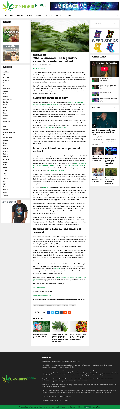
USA (4, 184)
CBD (4, 85)
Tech (4, 173)
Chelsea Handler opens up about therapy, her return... (98, 159)
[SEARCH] (115, 24)
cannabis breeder (39, 305)
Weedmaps (38, 64)
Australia (6, 77)
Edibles (5, 96)
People (5, 151)
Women (5, 189)
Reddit (5, 165)
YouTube (6, 195)
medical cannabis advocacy (53, 305)
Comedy (69, 15)
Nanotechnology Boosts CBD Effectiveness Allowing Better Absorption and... (111, 161)
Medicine (6, 135)
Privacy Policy (97, 407)
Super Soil (57, 268)
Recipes (5, 162)
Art (4, 74)
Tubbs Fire (45, 188)
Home (5, 15)
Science (5, 167)
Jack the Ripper (50, 127)
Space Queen (62, 127)
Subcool (65, 305)
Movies (5, 140)
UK (4, 181)
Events (5, 105)
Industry (49, 15)
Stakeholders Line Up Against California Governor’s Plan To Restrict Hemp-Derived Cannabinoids (60, 338)
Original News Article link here (42, 296)
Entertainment (7, 99)
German (5, 110)
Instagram (6, 121)
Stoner (5, 170)
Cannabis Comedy (99, 57)
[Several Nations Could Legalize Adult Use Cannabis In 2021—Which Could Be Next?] (111, 172)
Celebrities (6, 88)
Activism (6, 72)
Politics (20, 15)
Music (5, 143)
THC (4, 176)
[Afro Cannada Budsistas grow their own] (98, 172)
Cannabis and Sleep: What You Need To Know (40, 336)
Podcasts (6, 154)
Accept (88, 407)
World (5, 192)
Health (29, 15)
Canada (5, 83)
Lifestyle (5, 129)
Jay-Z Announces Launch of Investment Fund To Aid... (104, 132)
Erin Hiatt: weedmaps (39, 68)
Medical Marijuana (9, 132)
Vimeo (5, 187)
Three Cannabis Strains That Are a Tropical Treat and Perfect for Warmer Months (78, 337)
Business (6, 80)
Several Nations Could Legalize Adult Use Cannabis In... (110, 180)
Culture (59, 15)
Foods (5, 107)
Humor (5, 115)
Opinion (5, 148)
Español (5, 102)
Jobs (4, 124)
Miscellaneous (7, 137)
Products (38, 15)
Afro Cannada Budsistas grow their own (97, 179)
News (12, 15)
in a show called (56, 170)
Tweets (5, 178)
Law (4, 126)
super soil (72, 305)
